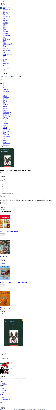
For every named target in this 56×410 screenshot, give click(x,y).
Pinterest (3, 188)
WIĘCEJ (10, 368)
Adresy (3, 397)
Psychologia (4, 53)
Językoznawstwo (6, 106)
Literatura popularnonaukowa (6, 35)
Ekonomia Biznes (6, 97)
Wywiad (5, 144)
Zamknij (1, 79)
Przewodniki (4, 52)
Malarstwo (5, 117)
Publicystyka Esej (6, 134)
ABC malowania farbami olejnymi (9, 231)
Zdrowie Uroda (5, 64)
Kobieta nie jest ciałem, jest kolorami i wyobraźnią (13, 282)
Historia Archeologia (5, 22)
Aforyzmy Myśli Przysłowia (6, 7)
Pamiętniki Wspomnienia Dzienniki (7, 43)
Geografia (5, 101)
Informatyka (4, 25)
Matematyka (4, 38)
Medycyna (5, 119)
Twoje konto (2, 394)
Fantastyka (5, 99)
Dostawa (3, 388)
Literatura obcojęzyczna (7, 114)
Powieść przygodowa (6, 49)
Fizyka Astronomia (5, 20)
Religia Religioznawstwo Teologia (7, 54)
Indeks (1, 209)
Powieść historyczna (5, 48)
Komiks (4, 26)
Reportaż (4, 55)
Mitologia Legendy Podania (6, 39)
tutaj (44, 409)
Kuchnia (5, 108)
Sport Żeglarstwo (5, 59)
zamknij (2, 409)
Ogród (4, 42)
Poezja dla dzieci (5, 46)
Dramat (5, 95)
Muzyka (5, 121)
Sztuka (4, 140)
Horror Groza (5, 104)
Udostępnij (3, 186)
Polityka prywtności (4, 391)
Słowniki (4, 60)
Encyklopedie (5, 17)
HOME (3, 6)
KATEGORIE (3, 87)
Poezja (4, 45)
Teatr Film (4, 61)
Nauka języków (5, 41)
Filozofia (4, 19)
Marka (1, 208)
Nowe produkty (4, 383)
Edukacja (4, 15)
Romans (4, 56)
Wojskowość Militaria (6, 63)
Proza (4, 132)
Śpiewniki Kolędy (5, 58)
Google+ (3, 187)
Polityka (5, 127)
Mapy (4, 37)
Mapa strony (3, 393)
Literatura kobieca (5, 33)
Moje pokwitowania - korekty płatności (6, 399)
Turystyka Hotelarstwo (6, 62)
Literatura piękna (5, 34)
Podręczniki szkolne (6, 125)
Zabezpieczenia (4, 390)
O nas (2, 389)
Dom (4, 14)
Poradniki (4, 47)
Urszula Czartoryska (4, 208)
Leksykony (4, 29)
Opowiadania (5, 123)
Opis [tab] (2, 197)
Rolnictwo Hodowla (6, 136)
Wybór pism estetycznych (7, 308)
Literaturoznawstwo (6, 116)
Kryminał (4, 27)
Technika (5, 142)
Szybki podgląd (2, 263)
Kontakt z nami (4, 392)
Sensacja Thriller (5, 57)
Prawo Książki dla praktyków (7, 50)
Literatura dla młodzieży (7, 112)
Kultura (4, 28)
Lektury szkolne (6, 110)
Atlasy (4, 10)
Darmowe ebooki (5, 13)
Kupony (3, 398)
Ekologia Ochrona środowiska (7, 16)
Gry (4, 102)
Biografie (4, 11)
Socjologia (5, 138)
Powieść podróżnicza (6, 129)
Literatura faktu (5, 32)
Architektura (5, 89)
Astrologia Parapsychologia (6, 9)
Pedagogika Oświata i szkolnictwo (7, 44)
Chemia (5, 93)
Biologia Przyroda (5, 12)
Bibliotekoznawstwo (6, 91)
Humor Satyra (5, 24)
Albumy (4, 8)
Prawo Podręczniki (6, 131)
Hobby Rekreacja (5, 23)
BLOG (3, 66)
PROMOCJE (3, 65)
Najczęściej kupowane (4, 384)
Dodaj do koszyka (3, 196)
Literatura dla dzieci (5, 31)
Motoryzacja (4, 40)
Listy (4, 30)
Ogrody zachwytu (5, 256)
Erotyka (4, 18)
